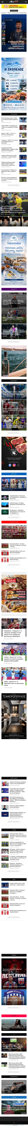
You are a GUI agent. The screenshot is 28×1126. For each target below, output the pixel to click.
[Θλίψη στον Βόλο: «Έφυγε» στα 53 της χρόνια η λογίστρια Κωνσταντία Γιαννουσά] (11, 221)
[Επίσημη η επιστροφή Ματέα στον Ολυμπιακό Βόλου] (5, 559)
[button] (2, 2)
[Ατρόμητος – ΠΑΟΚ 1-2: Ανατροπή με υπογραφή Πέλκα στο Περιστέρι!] (23, 141)
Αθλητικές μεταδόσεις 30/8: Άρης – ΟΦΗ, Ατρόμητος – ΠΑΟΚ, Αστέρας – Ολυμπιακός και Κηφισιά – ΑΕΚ (13, 1046)
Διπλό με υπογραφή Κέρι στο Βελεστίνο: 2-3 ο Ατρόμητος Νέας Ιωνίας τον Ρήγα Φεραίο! (18, 844)
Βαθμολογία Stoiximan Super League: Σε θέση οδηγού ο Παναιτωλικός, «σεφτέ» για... (8, 164)
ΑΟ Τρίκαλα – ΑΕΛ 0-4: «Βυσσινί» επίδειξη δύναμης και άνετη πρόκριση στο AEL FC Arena (17, 851)
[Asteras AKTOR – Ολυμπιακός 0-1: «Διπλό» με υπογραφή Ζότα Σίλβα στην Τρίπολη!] (23, 127)
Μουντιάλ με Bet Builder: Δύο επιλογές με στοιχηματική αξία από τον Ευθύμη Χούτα (13, 1109)
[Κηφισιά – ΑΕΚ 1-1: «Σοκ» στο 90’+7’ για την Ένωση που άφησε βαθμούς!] (23, 135)
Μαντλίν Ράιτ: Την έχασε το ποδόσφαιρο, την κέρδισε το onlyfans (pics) (13, 1026)
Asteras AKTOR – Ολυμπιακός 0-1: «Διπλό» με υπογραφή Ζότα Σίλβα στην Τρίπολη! (14, 410)
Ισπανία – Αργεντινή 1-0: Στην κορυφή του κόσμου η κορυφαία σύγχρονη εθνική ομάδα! (13, 659)
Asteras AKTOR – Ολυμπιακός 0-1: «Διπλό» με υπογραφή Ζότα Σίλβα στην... (9, 127)
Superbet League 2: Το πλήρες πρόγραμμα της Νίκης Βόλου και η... (17, 504)
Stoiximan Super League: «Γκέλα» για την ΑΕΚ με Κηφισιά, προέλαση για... (9, 119)
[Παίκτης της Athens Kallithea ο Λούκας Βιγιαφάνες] (5, 807)
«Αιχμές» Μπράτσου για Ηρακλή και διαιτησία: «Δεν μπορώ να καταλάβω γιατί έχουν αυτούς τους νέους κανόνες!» (13, 302)
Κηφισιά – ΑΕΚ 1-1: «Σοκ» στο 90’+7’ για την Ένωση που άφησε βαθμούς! (13, 426)
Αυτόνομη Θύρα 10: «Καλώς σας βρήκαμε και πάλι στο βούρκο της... (9, 171)
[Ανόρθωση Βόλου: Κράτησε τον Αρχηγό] (14, 982)
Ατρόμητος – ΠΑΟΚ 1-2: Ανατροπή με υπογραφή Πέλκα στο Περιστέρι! (9, 142)
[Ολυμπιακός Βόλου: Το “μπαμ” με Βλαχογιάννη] (14, 966)
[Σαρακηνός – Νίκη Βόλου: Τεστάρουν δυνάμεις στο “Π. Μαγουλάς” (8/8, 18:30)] (5, 865)
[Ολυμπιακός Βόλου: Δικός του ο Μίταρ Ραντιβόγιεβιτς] (5, 552)
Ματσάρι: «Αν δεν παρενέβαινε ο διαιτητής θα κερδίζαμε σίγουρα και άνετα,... (9, 179)
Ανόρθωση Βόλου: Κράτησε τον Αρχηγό (14, 986)
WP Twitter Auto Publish (8, 1125)
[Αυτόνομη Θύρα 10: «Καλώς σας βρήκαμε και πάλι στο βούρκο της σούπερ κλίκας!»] (23, 171)
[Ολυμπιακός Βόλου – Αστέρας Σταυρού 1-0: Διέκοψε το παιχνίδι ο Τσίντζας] (5, 545)
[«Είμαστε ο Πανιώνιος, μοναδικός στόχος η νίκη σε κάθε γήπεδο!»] (5, 783)
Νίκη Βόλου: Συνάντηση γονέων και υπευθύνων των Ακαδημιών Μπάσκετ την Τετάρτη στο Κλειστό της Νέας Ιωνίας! (13, 1000)
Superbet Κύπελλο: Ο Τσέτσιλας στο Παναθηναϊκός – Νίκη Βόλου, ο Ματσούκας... (18, 497)
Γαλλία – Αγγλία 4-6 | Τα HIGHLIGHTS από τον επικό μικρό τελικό (14, 683)
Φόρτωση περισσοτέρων (13, 185)
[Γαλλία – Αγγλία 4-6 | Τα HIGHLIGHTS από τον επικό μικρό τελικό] (14, 676)
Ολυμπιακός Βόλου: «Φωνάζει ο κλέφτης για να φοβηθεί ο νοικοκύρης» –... (17, 892)
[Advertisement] (14, 759)
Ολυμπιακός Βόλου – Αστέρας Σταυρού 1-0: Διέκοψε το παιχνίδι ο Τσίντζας (18, 545)
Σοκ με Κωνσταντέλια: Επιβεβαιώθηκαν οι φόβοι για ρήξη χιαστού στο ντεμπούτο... (9, 149)
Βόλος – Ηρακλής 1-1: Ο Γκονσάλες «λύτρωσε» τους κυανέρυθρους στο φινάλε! (13, 319)
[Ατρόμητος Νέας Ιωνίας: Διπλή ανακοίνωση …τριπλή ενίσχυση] (23, 157)
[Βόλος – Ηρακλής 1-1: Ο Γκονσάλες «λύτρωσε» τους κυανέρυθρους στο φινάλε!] (14, 316)
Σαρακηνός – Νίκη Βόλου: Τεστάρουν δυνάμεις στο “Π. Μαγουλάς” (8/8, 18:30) (16, 865)
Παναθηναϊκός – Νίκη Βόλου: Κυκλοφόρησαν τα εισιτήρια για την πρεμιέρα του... (17, 512)
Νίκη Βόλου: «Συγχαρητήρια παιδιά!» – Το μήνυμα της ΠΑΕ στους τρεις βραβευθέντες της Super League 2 (13, 486)
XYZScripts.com (21, 1125)
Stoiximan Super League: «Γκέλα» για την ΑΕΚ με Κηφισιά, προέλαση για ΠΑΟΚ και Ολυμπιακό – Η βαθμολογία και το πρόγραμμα (13, 394)
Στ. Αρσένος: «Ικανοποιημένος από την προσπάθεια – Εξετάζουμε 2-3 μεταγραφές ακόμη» (18, 858)
